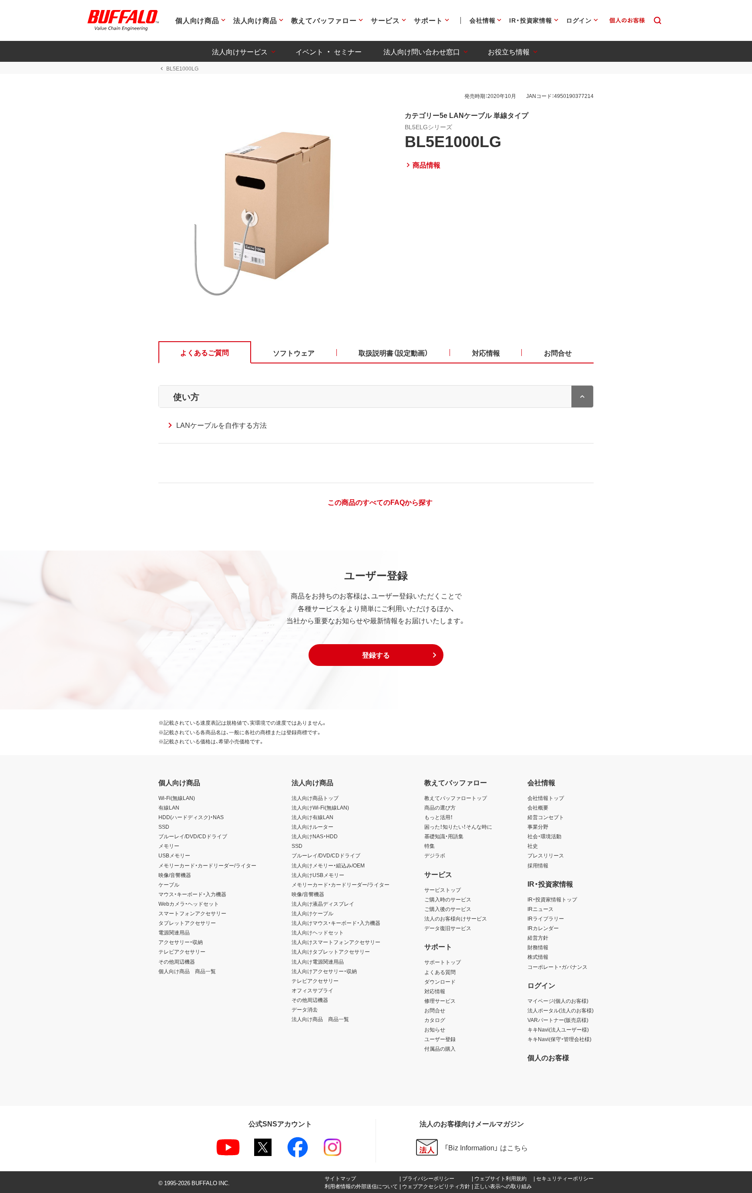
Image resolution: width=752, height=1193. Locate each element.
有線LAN (168, 807)
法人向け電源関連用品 (318, 961)
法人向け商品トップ (315, 798)
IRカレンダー (543, 928)
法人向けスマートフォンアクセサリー (336, 942)
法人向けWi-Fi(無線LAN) (320, 807)
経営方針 (537, 937)
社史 (532, 846)
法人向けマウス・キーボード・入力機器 (336, 923)
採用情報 (537, 865)
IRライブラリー (545, 918)
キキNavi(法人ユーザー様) (558, 1029)
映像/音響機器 (174, 875)
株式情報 (537, 957)
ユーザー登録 (440, 1039)
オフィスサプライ (312, 990)
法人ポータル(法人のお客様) (560, 1010)
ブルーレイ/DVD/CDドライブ (192, 836)
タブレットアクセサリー (187, 923)
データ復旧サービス (447, 928)
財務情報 (537, 947)
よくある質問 (440, 972)
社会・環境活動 (544, 836)
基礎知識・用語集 (443, 836)
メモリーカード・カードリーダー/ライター (207, 865)
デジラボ (434, 855)
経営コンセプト (545, 817)
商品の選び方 (440, 807)
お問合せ (434, 1010)
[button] (376, 655)
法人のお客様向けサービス (455, 918)
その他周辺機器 (176, 961)
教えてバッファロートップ (455, 798)
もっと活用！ (438, 817)
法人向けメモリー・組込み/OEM (328, 865)
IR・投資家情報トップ (552, 899)
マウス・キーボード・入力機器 (192, 894)
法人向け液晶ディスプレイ (323, 903)
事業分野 (537, 826)
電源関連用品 (174, 932)
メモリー (168, 846)
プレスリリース (545, 855)
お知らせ (434, 1029)
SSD (163, 826)
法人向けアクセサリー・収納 (324, 971)
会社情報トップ (545, 798)
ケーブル (168, 884)
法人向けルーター (312, 826)
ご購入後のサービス (447, 909)
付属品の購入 (440, 1048)
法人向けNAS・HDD (315, 836)
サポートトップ (442, 962)
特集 (429, 846)
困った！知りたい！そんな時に (458, 826)
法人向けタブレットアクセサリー (331, 951)
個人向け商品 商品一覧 (187, 971)
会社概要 (537, 807)
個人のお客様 (548, 1057)
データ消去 (305, 1009)
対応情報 (434, 991)
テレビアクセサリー (181, 951)
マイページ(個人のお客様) (557, 1001)
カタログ (434, 1020)
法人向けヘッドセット (318, 932)
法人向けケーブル (312, 913)
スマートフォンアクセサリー (192, 913)
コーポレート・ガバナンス (557, 967)
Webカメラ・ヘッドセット (188, 903)
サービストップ (442, 890)
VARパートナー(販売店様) (557, 1020)
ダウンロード (440, 981)
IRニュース (540, 909)
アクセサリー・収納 (180, 942)
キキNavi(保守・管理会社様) (559, 1039)
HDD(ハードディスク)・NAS (191, 817)
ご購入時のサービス (447, 899)
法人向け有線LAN (312, 817)
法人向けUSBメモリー (318, 875)
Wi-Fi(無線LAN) (176, 798)
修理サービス (440, 1001)
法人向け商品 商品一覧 (320, 1019)
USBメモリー (174, 855)
